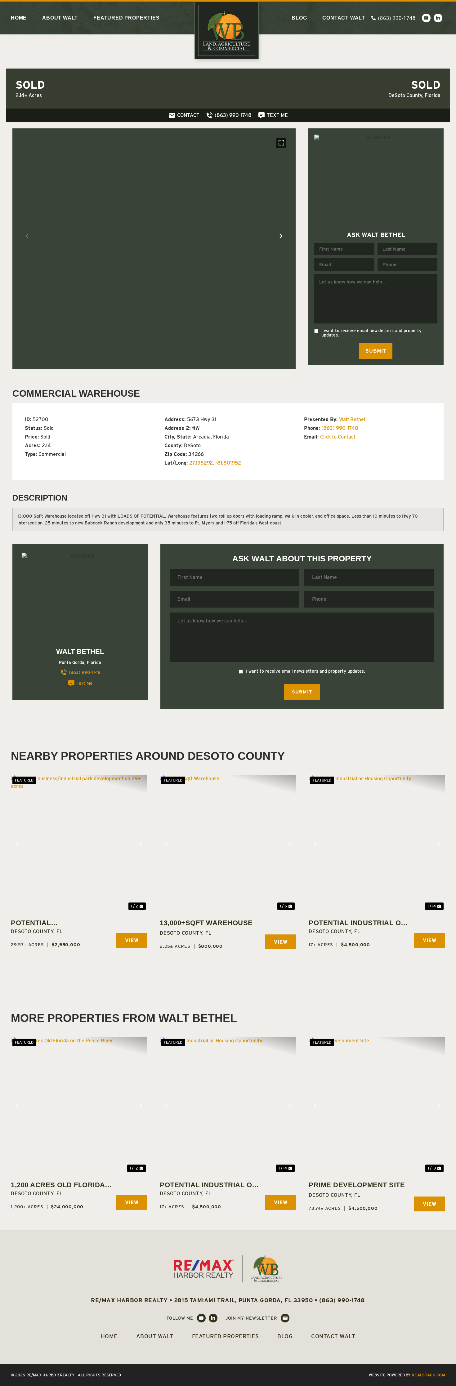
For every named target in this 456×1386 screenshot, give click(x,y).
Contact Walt (343, 17)
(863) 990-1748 (339, 428)
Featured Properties (126, 17)
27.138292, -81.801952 (215, 463)
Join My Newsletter (251, 1318)
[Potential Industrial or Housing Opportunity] (377, 843)
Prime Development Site (357, 1185)
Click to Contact (337, 437)
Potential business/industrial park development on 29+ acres (62, 923)
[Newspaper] (285, 1318)
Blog (299, 17)
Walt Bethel (352, 419)
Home (19, 17)
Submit (375, 351)
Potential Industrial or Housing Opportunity (357, 923)
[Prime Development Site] (377, 1105)
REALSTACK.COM (428, 1375)
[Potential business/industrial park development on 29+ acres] (79, 843)
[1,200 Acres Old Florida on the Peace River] (79, 1105)
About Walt (60, 17)
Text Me (84, 683)
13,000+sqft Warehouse (206, 923)
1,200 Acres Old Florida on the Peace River (58, 1185)
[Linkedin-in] (438, 18)
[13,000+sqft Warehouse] (228, 843)
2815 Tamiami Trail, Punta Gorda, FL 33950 (243, 1300)
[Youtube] (426, 18)
